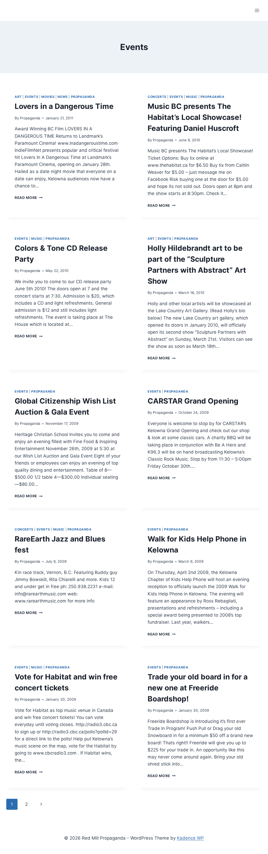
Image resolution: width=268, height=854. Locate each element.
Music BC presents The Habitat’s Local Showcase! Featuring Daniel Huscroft (195, 117)
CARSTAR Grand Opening (193, 401)
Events (31, 97)
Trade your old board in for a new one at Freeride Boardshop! (198, 687)
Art (18, 97)
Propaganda (83, 97)
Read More (29, 198)
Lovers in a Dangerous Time (64, 106)
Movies (48, 97)
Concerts (157, 97)
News (63, 97)
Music (191, 97)
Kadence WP (190, 838)
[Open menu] (257, 10)
